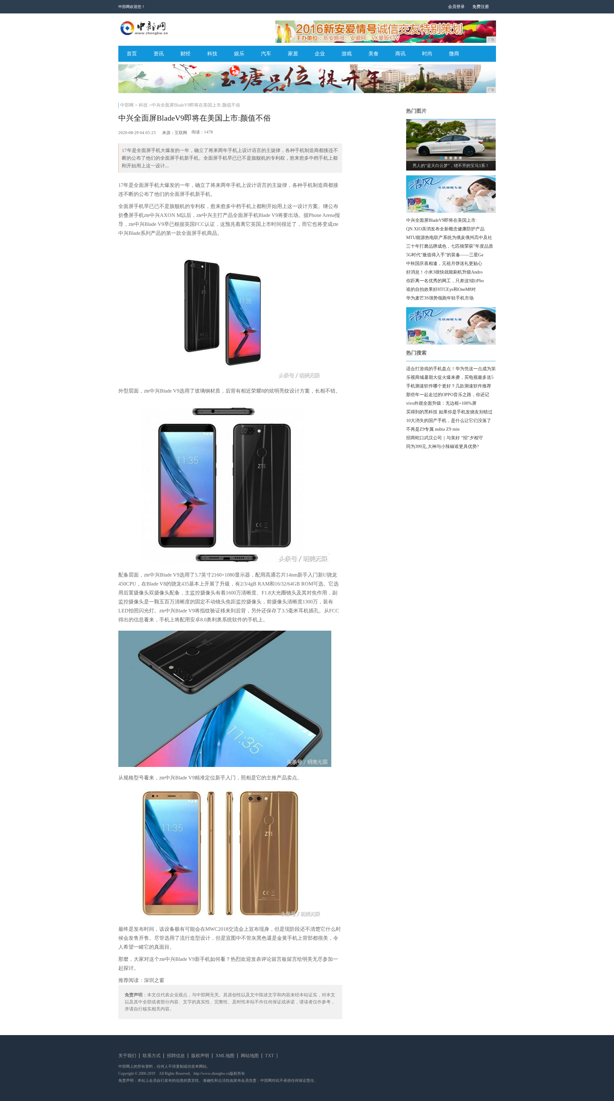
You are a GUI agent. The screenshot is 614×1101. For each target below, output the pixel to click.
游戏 (347, 53)
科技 (212, 53)
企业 (320, 53)
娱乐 (239, 53)
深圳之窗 (154, 980)
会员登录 (456, 6)
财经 (185, 53)
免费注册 (480, 6)
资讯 (159, 53)
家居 (293, 53)
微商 (454, 53)
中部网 (127, 105)
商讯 (400, 53)
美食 (373, 53)
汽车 (266, 53)
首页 (132, 53)
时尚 (427, 53)
